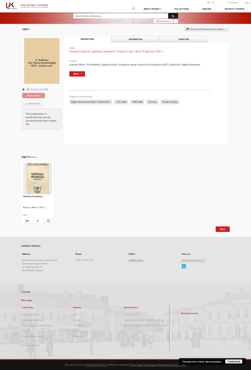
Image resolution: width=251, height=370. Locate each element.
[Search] (173, 16)
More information (213, 361)
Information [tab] (135, 39)
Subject (76, 330)
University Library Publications (36, 325)
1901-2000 (121, 101)
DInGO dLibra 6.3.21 (96, 364)
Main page (26, 300)
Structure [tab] (184, 39)
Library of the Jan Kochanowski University (144, 320)
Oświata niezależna (33, 196)
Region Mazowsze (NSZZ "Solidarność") (90, 101)
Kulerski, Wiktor (77, 64)
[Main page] (133, 9)
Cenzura (152, 101)
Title (75, 314)
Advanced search (163, 21)
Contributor (78, 325)
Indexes (207, 9)
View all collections (31, 345)
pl (214, 3)
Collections (181, 9)
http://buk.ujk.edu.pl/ (192, 260)
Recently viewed (234, 9)
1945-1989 (137, 101)
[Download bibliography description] (26, 221)
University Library (30, 314)
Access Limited (39, 89)
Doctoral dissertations (33, 336)
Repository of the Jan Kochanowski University (145, 325)
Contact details (131, 314)
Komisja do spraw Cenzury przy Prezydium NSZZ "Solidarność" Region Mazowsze (159, 64)
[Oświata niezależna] (37, 179)
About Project (152, 9)
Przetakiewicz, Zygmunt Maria (102, 64)
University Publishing (32, 320)
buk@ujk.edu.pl (136, 260)
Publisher (77, 336)
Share (247, 2)
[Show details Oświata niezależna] (48, 221)
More (222, 229)
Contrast (233, 2)
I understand (234, 361)
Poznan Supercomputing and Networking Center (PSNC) (157, 364)
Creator (76, 320)
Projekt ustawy (170, 101)
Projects (26, 330)
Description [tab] (87, 39)
